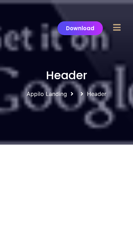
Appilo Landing (47, 93)
